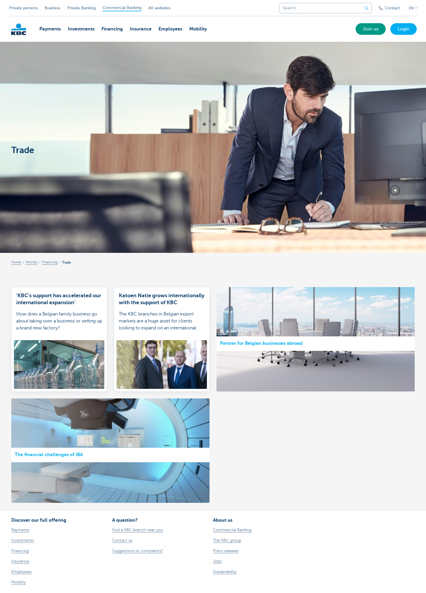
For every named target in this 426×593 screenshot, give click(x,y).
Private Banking (81, 8)
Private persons (23, 8)
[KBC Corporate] (18, 29)
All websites (159, 8)
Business (52, 8)
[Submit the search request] (366, 8)
